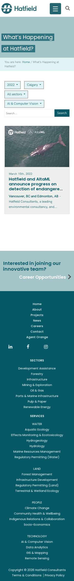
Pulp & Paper (37, 401)
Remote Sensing (37, 558)
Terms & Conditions (27, 575)
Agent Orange (37, 337)
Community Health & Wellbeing (37, 513)
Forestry (37, 374)
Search (62, 113)
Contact (37, 332)
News (37, 321)
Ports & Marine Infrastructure (37, 396)
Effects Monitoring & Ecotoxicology (37, 435)
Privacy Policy (55, 575)
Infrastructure (37, 379)
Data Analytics (37, 547)
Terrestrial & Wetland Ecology (37, 491)
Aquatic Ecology (37, 429)
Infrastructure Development (37, 480)
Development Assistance (37, 368)
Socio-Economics (37, 525)
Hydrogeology (37, 441)
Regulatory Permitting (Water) (37, 457)
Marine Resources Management (37, 452)
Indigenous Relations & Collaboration (37, 519)
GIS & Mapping (37, 553)
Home (37, 304)
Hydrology (37, 446)
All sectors (15, 94)
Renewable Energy (37, 407)
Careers (37, 326)
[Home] (18, 8)
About (37, 309)
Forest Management (37, 474)
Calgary (33, 85)
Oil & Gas (37, 390)
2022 (11, 85)
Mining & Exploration (37, 385)
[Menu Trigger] (55, 8)
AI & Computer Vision (23, 104)
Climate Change (37, 508)
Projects (37, 315)
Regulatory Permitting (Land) (37, 485)
